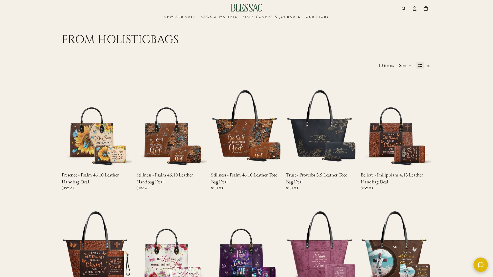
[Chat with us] (480, 265)
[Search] (403, 8)
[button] (405, 65)
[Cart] (425, 8)
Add (278, 161)
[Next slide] (124, 122)
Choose (128, 161)
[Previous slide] (69, 122)
